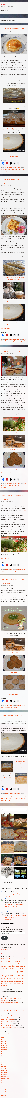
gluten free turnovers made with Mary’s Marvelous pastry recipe (14, 281)
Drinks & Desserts (12, 171)
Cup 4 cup (15, 172)
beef (15, 976)
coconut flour (5, 984)
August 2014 (4, 1077)
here (25, 521)
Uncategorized (15, 342)
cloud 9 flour (19, 981)
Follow (4, 955)
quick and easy (13, 999)
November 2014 (5, 1071)
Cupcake (2, 986)
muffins (9, 996)
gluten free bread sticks (7, 1041)
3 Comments (18, 581)
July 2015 (3, 1055)
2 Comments (7, 346)
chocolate (8, 981)
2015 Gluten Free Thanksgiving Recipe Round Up (12, 1028)
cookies (23, 579)
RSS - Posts (5, 967)
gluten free (3, 174)
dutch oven (16, 986)
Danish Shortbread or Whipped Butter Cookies (14, 439)
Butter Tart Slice (14, 456)
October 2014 (4, 1073)
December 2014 (5, 1069)
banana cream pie (5, 812)
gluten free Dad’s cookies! (7, 1039)
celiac (16, 812)
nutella (12, 996)
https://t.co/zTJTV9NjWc (11, 924)
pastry (7, 174)
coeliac (4, 814)
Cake (6, 979)
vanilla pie (22, 816)
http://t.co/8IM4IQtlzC (13, 933)
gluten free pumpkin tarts (7, 1037)
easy (19, 986)
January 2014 (4, 1092)
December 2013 (5, 1094)
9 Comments (9, 818)
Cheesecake (3, 981)
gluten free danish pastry (10, 132)
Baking (6, 171)
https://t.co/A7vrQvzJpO (18, 922)
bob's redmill (10, 172)
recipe (18, 816)
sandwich (7, 1001)
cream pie (8, 814)
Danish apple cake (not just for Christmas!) (14, 304)
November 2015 (5, 1050)
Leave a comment (15, 721)
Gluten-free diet (9, 816)
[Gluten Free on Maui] (20, 891)
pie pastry (15, 816)
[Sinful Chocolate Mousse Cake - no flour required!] (20, 838)
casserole (12, 979)
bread (3, 979)
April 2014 (3, 1086)
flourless (22, 986)
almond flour (4, 172)
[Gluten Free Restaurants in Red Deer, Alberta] (7, 891)
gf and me (5, 4)
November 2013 (5, 1096)
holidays (15, 492)
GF (7, 989)
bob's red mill (18, 976)
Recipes (18, 171)
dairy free (11, 986)
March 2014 (4, 1088)
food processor (21, 172)
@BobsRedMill (8, 922)
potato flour (3, 999)
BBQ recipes (12, 976)
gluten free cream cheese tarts (12, 30)
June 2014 (3, 1082)
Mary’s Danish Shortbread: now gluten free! (12, 505)
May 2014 (3, 1084)
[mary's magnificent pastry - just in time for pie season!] (7, 864)
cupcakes (5, 986)
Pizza (23, 996)
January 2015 (4, 1067)
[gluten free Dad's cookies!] (7, 878)
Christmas (13, 981)
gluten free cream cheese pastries (12, 184)
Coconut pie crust (8, 156)
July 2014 (3, 1079)
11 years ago (8, 913)
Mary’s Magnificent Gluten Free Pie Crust (13, 108)
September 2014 (5, 1075)
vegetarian (3, 818)
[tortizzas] (20, 851)
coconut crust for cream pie (12, 731)
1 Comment (12, 174)
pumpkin (8, 999)
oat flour (16, 996)
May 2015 (3, 1059)
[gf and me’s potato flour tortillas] (7, 851)
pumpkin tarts (7, 795)
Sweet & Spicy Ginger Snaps (14, 476)
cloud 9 (6, 492)
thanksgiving (19, 1001)
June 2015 (3, 1057)
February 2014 (4, 1090)
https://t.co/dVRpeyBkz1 (18, 911)
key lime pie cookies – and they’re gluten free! (13, 593)
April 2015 (3, 1061)
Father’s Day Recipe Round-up (8, 1043)
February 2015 (4, 1065)
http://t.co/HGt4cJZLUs (11, 935)
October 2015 (4, 1053)
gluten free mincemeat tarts (12, 356)
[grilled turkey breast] (20, 878)
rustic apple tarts (6, 791)
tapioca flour (13, 1001)
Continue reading (14, 160)
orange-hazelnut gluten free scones (9, 1045)
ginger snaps (14, 686)
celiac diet (20, 979)
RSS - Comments (6, 970)
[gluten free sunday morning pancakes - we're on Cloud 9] (7, 838)
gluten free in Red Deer (14, 993)
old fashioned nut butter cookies (14, 705)
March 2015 (4, 1063)
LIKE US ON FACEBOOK (7, 900)
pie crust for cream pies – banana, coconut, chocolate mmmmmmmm (14, 327)
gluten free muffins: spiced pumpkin (9, 1020)
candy (9, 979)
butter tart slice (14, 666)
